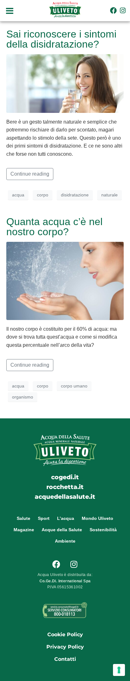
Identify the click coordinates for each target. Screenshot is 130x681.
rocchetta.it (65, 487)
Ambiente (65, 541)
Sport (44, 518)
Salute (23, 518)
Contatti (65, 659)
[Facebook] (113, 11)
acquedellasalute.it (65, 496)
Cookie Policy (65, 634)
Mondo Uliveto (97, 518)
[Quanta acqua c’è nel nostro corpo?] (65, 280)
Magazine (24, 529)
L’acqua (65, 518)
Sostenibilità (103, 529)
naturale (109, 194)
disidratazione (75, 194)
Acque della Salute (62, 529)
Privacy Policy (65, 647)
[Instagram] (123, 11)
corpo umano (74, 385)
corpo (42, 194)
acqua (18, 194)
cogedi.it (65, 477)
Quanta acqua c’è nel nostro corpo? (54, 226)
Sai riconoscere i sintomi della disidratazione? (61, 39)
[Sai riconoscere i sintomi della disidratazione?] (65, 83)
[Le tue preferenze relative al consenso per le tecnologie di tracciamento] (119, 670)
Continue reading (29, 174)
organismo (22, 396)
